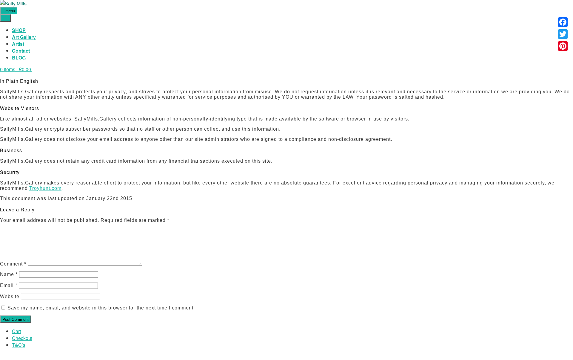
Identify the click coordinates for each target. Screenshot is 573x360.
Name (9, 274)
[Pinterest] (563, 46)
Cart (16, 331)
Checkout (22, 338)
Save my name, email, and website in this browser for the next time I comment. (101, 307)
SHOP (19, 30)
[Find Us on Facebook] (5, 356)
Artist (18, 43)
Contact (21, 50)
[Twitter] (563, 34)
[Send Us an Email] (2, 356)
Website (9, 296)
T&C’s (18, 344)
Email (8, 285)
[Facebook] (563, 22)
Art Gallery (24, 36)
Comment (13, 263)
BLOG (19, 57)
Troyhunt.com (45, 188)
